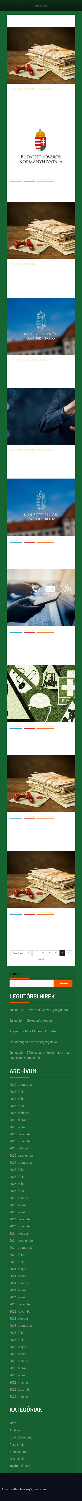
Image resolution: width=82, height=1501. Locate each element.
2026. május (18, 1098)
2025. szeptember (22, 1155)
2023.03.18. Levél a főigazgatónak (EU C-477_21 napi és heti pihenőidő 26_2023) (41, 276)
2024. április (18, 1276)
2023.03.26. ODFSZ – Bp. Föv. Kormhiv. (41, 186)
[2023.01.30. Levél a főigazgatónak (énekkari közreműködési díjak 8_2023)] (41, 879)
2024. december (20, 1219)
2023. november (20, 1311)
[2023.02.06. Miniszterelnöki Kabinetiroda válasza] (41, 507)
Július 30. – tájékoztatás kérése (31, 1020)
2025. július (17, 1169)
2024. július (17, 1254)
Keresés (16, 974)
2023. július (17, 1332)
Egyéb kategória (21, 1437)
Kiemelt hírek (31, 360)
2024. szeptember (22, 1240)
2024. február (18, 1290)
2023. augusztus (21, 1325)
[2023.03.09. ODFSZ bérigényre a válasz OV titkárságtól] (41, 326)
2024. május (18, 1269)
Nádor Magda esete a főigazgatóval (34, 1042)
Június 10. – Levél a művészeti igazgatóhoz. (39, 1010)
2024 (13, 1423)
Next (41, 959)
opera (33, 108)
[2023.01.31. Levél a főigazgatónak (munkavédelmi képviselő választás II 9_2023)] (41, 783)
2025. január (18, 1212)
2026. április (18, 1105)
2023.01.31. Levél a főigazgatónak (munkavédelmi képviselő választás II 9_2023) (40, 829)
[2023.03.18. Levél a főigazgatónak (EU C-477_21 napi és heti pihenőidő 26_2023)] (41, 230)
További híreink (45, 89)
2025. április (18, 1191)
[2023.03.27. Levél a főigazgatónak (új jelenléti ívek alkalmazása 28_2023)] (41, 55)
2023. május (18, 1347)
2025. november (20, 1141)
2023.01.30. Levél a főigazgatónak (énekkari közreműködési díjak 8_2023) (38, 925)
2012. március (19, 1396)
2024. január (18, 1297)
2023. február (18, 1368)
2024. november (20, 1226)
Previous (18, 953)
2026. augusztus (21, 1084)
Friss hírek (16, 89)
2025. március (19, 1198)
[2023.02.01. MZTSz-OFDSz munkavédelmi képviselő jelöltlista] (41, 693)
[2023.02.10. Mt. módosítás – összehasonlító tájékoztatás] (41, 416)
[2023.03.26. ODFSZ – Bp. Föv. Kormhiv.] (41, 146)
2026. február (18, 1120)
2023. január (18, 1375)
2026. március (19, 1113)
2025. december (20, 1134)
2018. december (20, 1389)
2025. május (18, 1183)
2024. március (19, 1283)
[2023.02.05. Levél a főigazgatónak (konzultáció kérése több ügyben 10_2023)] (41, 597)
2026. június (18, 1091)
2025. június (18, 1176)
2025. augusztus (21, 1162)
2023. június (18, 1339)
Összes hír (29, 89)
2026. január (18, 1127)
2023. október (19, 1318)
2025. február (18, 1205)
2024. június (18, 1261)
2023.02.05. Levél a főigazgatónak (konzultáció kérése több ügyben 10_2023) (38, 643)
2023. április (18, 1354)
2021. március (19, 1382)
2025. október (19, 1148)
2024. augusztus (21, 1247)
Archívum (16, 1430)
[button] (41, 5)
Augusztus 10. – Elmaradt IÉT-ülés (33, 1031)
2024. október (19, 1233)
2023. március (19, 1361)
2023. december (20, 1304)
